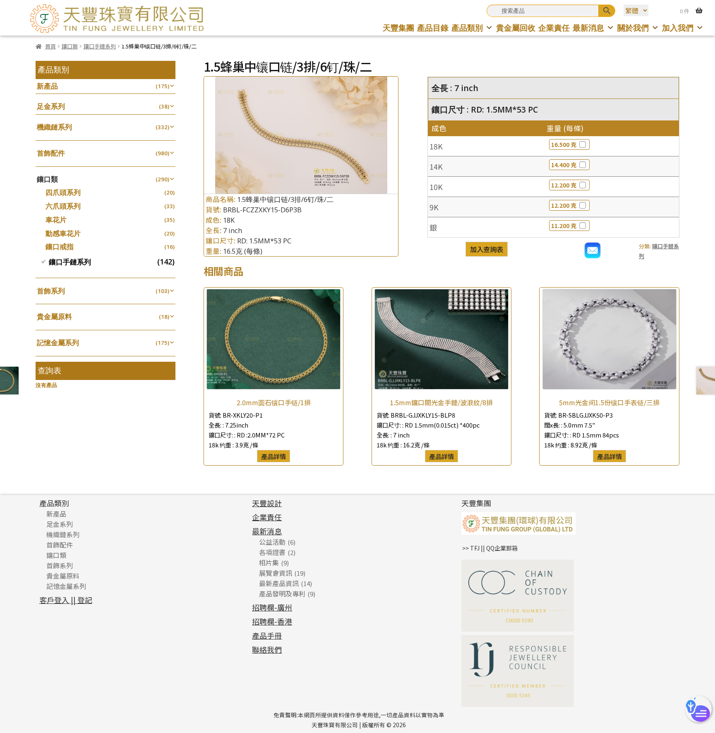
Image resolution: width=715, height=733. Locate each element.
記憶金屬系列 (58, 342)
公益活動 (272, 542)
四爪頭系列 (63, 192)
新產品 (47, 86)
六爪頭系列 (63, 206)
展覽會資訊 (275, 573)
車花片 (56, 219)
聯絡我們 (267, 649)
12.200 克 (563, 185)
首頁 (50, 46)
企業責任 (554, 27)
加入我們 (677, 27)
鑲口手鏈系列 (100, 46)
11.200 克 (563, 225)
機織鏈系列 (54, 127)
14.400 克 (563, 165)
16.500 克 (563, 144)
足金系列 (51, 106)
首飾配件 (51, 153)
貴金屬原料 (54, 316)
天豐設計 (267, 502)
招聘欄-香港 (272, 621)
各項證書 (272, 552)
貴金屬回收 (515, 27)
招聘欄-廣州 (272, 607)
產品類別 (467, 27)
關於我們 (633, 27)
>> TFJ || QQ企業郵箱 (490, 548)
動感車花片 (63, 233)
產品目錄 (433, 27)
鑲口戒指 (60, 246)
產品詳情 (273, 456)
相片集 (269, 562)
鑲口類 (70, 46)
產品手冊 (267, 635)
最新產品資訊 (279, 583)
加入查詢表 (486, 249)
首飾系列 (51, 291)
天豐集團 (398, 27)
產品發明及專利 (282, 593)
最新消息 (588, 27)
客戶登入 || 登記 (65, 599)
